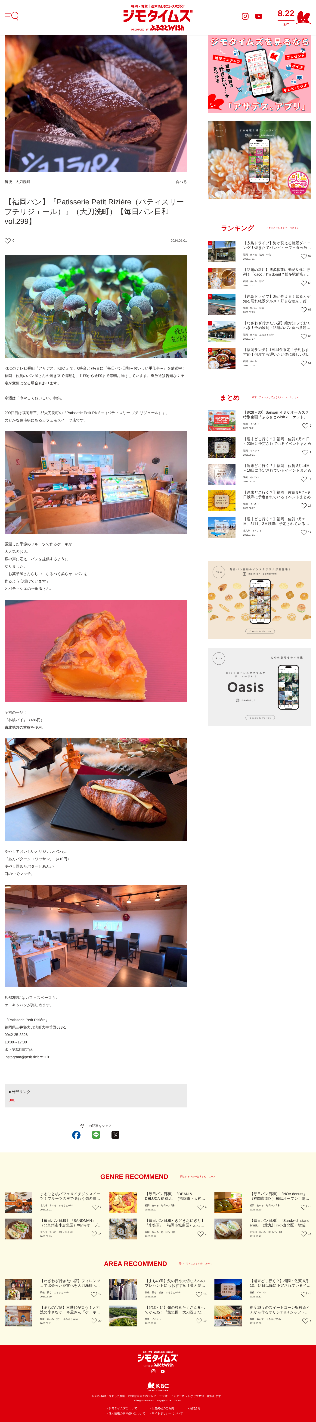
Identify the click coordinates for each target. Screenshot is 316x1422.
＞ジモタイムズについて (121, 1408)
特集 (268, 255)
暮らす (260, 1319)
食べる (181, 182)
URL (12, 1100)
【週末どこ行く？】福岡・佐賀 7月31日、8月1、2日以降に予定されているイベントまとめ (276, 524)
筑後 (8, 182)
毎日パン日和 (168, 1205)
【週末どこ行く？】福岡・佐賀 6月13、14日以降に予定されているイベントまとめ (280, 1285)
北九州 (246, 531)
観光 (261, 255)
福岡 (245, 255)
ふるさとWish (266, 335)
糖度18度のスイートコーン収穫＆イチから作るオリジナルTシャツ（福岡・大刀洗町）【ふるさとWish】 (280, 1312)
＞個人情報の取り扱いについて (125, 1413)
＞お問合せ (194, 1408)
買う (49, 1292)
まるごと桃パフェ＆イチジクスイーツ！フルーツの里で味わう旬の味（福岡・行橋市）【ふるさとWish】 (70, 1198)
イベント (255, 424)
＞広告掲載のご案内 (161, 1408)
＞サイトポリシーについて (166, 1413)
